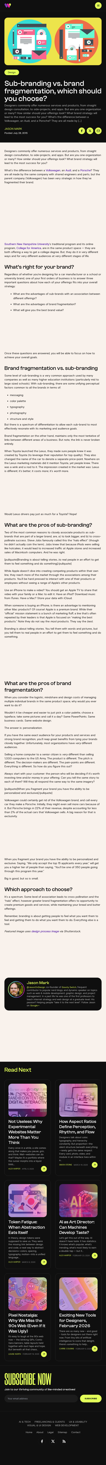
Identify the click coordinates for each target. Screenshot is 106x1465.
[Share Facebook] (81, 131)
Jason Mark (38, 982)
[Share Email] (98, 131)
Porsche (85, 170)
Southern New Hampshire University (26, 244)
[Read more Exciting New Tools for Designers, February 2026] (95, 1349)
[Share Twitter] (90, 131)
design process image (45, 931)
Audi (68, 170)
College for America (28, 248)
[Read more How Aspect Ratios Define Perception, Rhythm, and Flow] (95, 1165)
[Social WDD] (42, 1441)
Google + (34, 1005)
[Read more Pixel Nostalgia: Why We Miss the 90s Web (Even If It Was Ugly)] (44, 1354)
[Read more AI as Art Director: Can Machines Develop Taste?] (95, 1256)
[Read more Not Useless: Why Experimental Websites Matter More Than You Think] (44, 1169)
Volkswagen (53, 170)
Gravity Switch (69, 987)
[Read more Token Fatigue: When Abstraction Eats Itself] (44, 1262)
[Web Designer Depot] (7, 5)
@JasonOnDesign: (36, 987)
